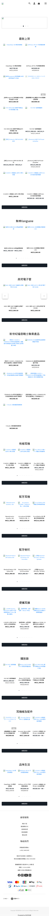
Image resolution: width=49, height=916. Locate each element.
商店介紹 (24, 823)
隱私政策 (24, 835)
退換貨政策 (24, 829)
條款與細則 (24, 832)
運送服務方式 (24, 826)
